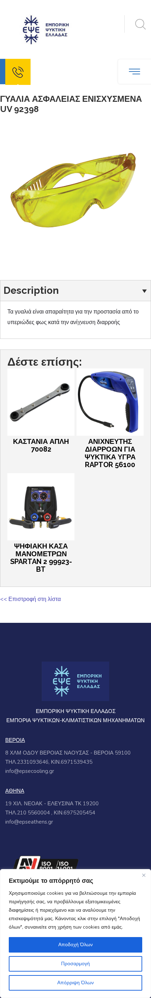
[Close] (143, 875)
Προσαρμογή (75, 963)
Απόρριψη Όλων (75, 982)
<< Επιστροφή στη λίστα (30, 599)
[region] (75, 933)
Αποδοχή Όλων (75, 944)
